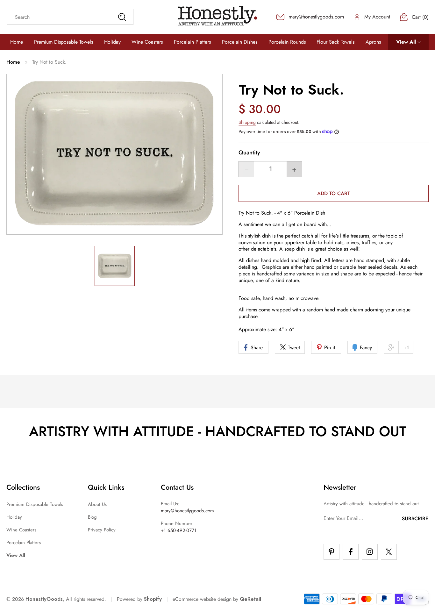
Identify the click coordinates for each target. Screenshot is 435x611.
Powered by (139, 599)
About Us (97, 504)
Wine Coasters (21, 529)
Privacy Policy (102, 529)
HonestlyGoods (44, 599)
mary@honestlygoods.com (187, 510)
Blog (92, 517)
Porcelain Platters (23, 542)
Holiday (14, 517)
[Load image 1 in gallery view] (115, 266)
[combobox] (70, 17)
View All (15, 555)
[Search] (122, 17)
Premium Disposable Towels (34, 504)
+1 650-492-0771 (178, 530)
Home (13, 62)
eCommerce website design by (205, 599)
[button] (408, 42)
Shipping (247, 122)
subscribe (415, 518)
